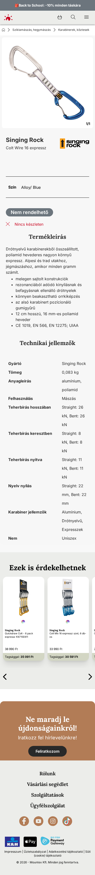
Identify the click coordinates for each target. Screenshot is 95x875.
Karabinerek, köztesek (73, 30)
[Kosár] (59, 17)
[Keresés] (73, 17)
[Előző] (5, 676)
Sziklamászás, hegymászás (31, 30)
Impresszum (12, 851)
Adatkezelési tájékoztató (66, 851)
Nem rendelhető (29, 212)
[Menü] (86, 17)
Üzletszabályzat (35, 851)
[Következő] (90, 676)
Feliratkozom (47, 751)
